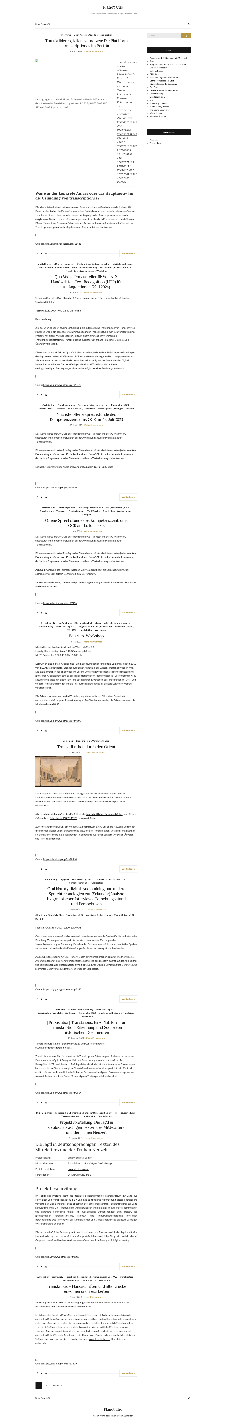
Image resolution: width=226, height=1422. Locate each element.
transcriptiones (128, 134)
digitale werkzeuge (123, 264)
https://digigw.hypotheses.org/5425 (62, 384)
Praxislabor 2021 (117, 879)
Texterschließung (70, 1116)
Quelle (92, 34)
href (151, 100)
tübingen (118, 408)
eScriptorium (46, 267)
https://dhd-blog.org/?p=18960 (60, 859)
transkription (105, 34)
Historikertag (46, 626)
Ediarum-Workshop (86, 635)
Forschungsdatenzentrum (71, 797)
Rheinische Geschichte (159, 110)
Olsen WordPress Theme (105, 1415)
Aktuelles (46, 623)
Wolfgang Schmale (158, 116)
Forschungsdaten (66, 405)
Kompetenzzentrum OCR (53, 793)
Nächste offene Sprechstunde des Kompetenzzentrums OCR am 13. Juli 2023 (86, 417)
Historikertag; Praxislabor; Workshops (56, 1013)
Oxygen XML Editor (88, 626)
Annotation (43, 1276)
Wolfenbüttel (90, 1280)
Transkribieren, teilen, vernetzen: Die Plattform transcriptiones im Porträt (86, 43)
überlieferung (105, 1116)
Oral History (100, 879)
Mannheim (116, 405)
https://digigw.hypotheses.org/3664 (62, 1092)
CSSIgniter (127, 1415)
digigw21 (64, 879)
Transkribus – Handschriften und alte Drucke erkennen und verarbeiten (86, 1289)
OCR (126, 405)
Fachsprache (61, 1112)
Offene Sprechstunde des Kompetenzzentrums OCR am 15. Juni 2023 (86, 523)
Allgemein (68, 740)
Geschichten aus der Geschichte (164, 90)
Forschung (75, 1112)
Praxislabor (106, 267)
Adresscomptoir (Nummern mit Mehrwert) (169, 58)
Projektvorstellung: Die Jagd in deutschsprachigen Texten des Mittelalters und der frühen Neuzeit (86, 1127)
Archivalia (154, 140)
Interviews (65, 34)
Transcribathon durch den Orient (86, 746)
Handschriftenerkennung (84, 267)
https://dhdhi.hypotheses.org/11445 (62, 243)
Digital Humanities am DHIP (162, 80)
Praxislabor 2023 (123, 626)
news (110, 1112)
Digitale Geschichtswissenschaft (94, 264)
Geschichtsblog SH (158, 97)
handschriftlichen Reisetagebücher (104, 814)
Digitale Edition (44, 1112)
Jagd (102, 1112)
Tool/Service (74, 408)
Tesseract (60, 408)
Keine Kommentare (93, 51)
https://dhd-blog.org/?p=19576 (60, 487)
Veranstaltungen (100, 740)
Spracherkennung (78, 882)
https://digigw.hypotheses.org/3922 (62, 989)
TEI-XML (71, 630)
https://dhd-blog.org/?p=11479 (60, 1363)
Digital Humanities (65, 264)
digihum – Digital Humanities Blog (165, 77)
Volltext (130, 408)
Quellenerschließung (109, 1013)
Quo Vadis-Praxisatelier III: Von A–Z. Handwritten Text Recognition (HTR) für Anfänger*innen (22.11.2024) (86, 281)
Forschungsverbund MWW (103, 1276)
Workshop (101, 271)
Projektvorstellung (125, 1112)
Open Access (80, 34)
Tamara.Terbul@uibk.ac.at (66, 1043)
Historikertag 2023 (65, 626)
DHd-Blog (154, 74)
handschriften (62, 267)
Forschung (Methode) (76, 1276)
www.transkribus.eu (99, 1338)
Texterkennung (77, 511)
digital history (45, 264)
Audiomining (50, 879)
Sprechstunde (45, 408)
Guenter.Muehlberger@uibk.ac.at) (54, 1047)
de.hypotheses (156, 71)
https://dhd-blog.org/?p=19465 (60, 602)
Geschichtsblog (156, 93)
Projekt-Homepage (78, 1168)
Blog (152, 61)
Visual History (156, 113)
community (57, 1276)
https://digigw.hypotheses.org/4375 (62, 720)
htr (107, 405)
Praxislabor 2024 (122, 267)
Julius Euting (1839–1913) (63, 817)
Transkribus (71, 271)
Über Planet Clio (43, 24)
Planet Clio (113, 7)
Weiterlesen (128, 253)
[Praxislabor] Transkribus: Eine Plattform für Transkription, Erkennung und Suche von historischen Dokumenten (86, 1027)
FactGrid (154, 87)
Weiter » (57, 1385)
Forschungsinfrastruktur (90, 405)
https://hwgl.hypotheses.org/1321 (61, 1256)
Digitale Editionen (62, 623)
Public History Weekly (159, 106)
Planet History (156, 143)
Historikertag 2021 (81, 879)
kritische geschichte (158, 103)
